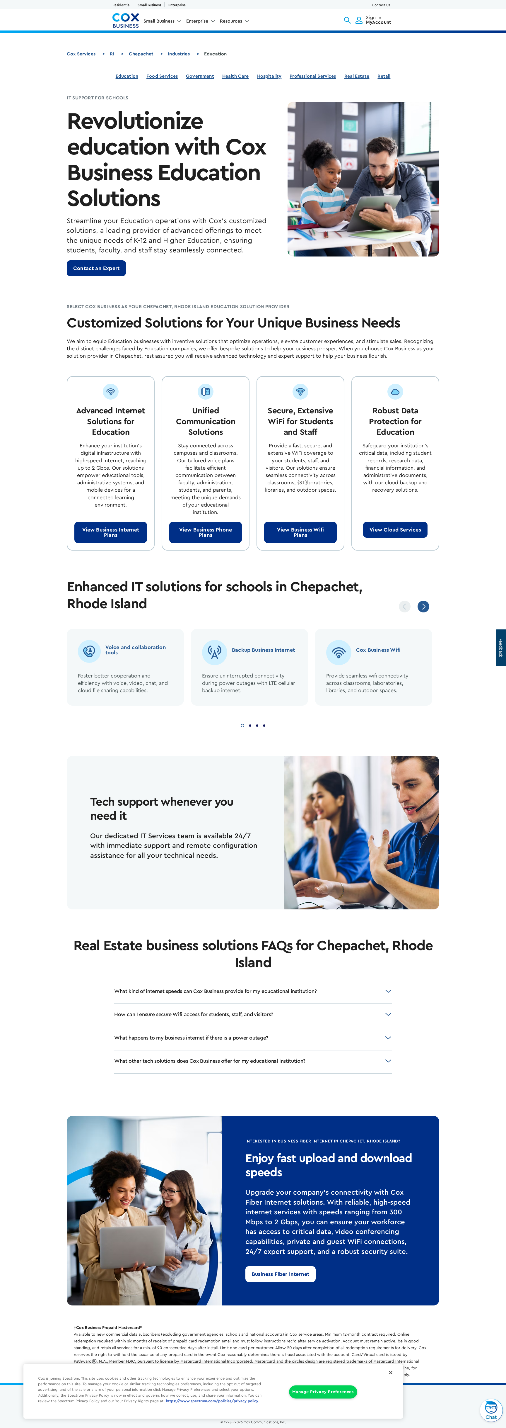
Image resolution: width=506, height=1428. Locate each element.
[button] (347, 20)
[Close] (390, 1372)
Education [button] (127, 76)
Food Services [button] (162, 76)
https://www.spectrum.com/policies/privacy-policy (212, 1401)
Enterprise (177, 5)
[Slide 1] (242, 725)
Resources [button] (231, 21)
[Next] (423, 606)
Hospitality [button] (269, 76)
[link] (96, 268)
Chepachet (141, 54)
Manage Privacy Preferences (323, 1392)
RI (112, 54)
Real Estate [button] (357, 76)
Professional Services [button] (313, 76)
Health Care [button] (235, 76)
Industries (179, 54)
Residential (121, 5)
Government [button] (200, 76)
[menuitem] (162, 22)
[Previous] (405, 606)
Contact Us (381, 5)
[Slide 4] (264, 725)
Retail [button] (383, 76)
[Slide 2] (250, 725)
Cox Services (81, 54)
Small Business (149, 5)
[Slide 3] (257, 725)
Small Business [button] (159, 21)
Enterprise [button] (197, 21)
